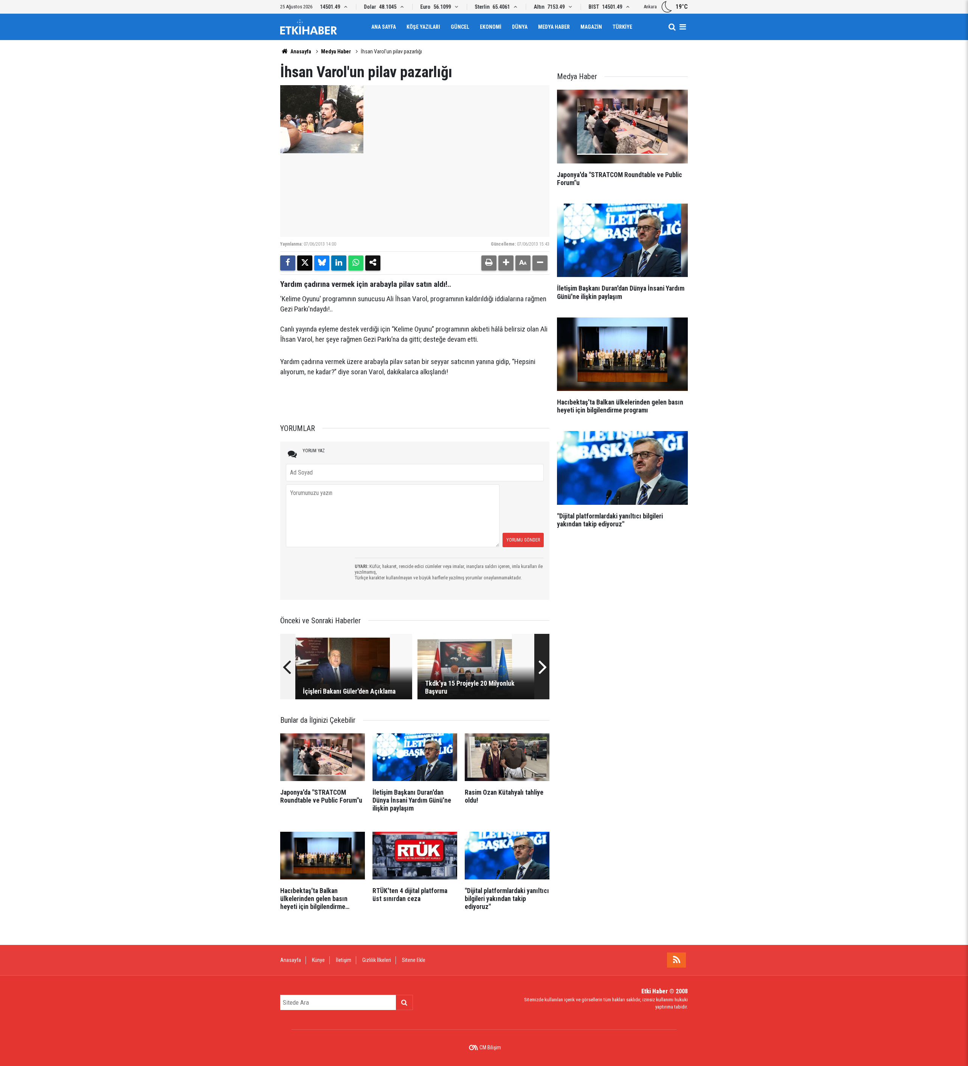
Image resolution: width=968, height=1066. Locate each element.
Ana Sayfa (383, 27)
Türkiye (622, 27)
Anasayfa (300, 51)
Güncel (460, 27)
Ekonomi (490, 27)
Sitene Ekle (413, 960)
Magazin (591, 27)
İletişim (343, 960)
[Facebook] (287, 263)
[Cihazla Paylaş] (372, 263)
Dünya (519, 27)
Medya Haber (554, 27)
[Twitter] (304, 263)
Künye (318, 960)
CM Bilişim (490, 1047)
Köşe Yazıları (423, 27)
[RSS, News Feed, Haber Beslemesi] (676, 960)
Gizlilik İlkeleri (376, 960)
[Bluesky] (321, 263)
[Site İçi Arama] (672, 27)
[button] (505, 263)
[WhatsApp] (355, 263)
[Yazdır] (488, 263)
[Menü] (682, 27)
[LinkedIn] (338, 263)
